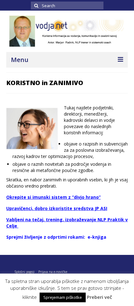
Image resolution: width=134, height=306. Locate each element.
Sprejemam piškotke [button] (62, 297)
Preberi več (99, 297)
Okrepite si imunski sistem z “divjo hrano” (53, 197)
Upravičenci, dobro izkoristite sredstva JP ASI (56, 208)
